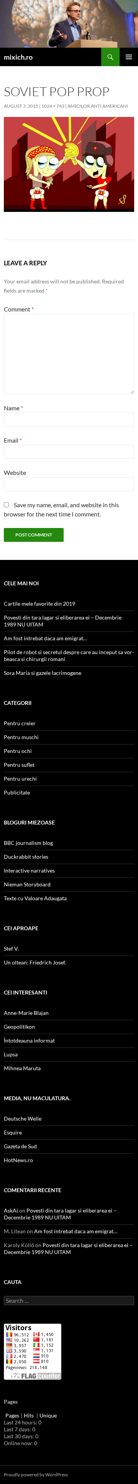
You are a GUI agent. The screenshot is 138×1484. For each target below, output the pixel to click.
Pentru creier (20, 723)
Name (13, 407)
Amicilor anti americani (97, 106)
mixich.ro (18, 57)
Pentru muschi (21, 737)
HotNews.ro (18, 1160)
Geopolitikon (19, 1026)
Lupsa (11, 1054)
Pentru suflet (19, 764)
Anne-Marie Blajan (26, 1012)
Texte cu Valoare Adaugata (35, 898)
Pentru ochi (18, 751)
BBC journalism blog (28, 842)
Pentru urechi (20, 778)
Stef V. (11, 948)
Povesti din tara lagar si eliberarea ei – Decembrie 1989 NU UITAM (60, 1214)
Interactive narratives (29, 870)
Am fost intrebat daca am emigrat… (45, 638)
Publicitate (17, 792)
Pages (12, 1415)
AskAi (11, 1210)
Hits (29, 1415)
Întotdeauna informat (29, 1040)
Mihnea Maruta (22, 1068)
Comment (19, 309)
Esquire (13, 1132)
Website (15, 472)
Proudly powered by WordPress (36, 1474)
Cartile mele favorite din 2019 (39, 603)
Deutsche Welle (22, 1118)
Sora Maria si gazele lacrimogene (42, 673)
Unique (48, 1415)
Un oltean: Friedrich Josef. (35, 962)
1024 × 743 (52, 106)
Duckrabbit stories (26, 856)
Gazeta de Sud (20, 1146)
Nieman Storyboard (27, 884)
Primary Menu (129, 57)
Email (13, 440)
